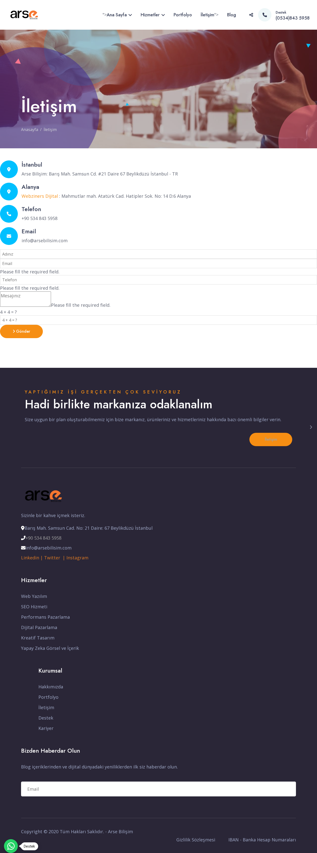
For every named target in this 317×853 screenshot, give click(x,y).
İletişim (207, 15)
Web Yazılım (34, 596)
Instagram (77, 558)
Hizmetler (150, 15)
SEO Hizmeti (34, 607)
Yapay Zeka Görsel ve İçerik (50, 648)
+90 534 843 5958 (43, 538)
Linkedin (30, 558)
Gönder (22, 331)
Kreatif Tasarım (37, 638)
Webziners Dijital (40, 196)
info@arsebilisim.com (45, 240)
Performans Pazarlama (45, 617)
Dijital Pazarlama (39, 627)
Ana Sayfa (117, 15)
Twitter (53, 558)
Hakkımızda (50, 687)
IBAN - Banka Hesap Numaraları (262, 840)
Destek (45, 718)
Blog (231, 15)
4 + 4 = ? (8, 312)
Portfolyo (183, 15)
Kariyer (45, 728)
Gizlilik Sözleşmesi (195, 840)
